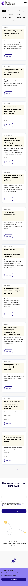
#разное (14, 20)
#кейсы (18, 14)
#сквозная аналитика (19, 17)
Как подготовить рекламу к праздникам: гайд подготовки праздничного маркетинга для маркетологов (12, 112)
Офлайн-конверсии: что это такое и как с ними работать (13, 177)
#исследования (7, 17)
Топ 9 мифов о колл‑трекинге (9, 213)
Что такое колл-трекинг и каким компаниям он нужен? (13, 439)
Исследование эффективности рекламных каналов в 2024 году (12, 252)
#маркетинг (10, 14)
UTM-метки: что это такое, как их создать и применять (13, 290)
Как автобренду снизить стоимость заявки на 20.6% (13, 33)
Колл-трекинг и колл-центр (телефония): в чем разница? (13, 367)
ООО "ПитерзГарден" (14, 568)
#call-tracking (20, 11)
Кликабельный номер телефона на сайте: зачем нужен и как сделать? (12, 405)
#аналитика (11, 11)
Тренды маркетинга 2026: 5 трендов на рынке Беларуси (13, 72)
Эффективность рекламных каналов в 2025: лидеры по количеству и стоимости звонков (13, 142)
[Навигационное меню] (25, 3)
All (4, 11)
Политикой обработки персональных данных (11, 505)
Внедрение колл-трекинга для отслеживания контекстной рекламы (12, 330)
